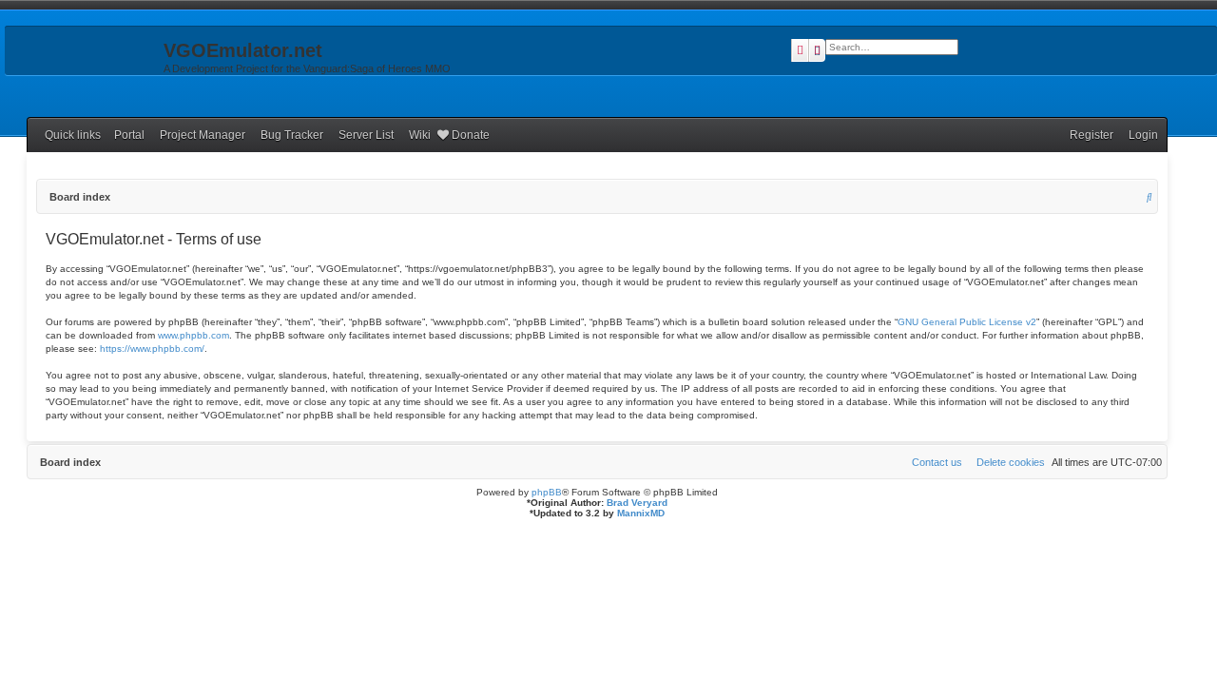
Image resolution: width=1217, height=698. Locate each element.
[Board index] (82, 56)
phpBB (546, 492)
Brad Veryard (637, 502)
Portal (129, 135)
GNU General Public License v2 (967, 322)
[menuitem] (1139, 135)
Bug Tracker (292, 135)
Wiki (420, 135)
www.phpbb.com (193, 335)
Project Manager (202, 135)
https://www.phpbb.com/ (152, 348)
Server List (366, 135)
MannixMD (641, 513)
